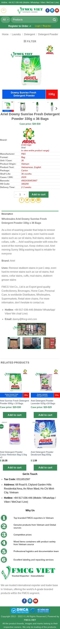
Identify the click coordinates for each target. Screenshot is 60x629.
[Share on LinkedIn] (38, 200)
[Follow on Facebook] (47, 10)
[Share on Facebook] (21, 200)
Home (5, 34)
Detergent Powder (48, 34)
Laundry (16, 34)
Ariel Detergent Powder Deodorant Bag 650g (42, 453)
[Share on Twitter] (27, 200)
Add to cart (38, 194)
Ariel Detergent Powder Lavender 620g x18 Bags (43, 402)
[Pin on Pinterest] (32, 200)
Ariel (23, 147)
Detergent (29, 34)
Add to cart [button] (14, 415)
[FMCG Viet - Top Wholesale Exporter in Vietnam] (30, 10)
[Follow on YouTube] (57, 10)
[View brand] (29, 135)
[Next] (53, 71)
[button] (3, 10)
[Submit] (54, 20)
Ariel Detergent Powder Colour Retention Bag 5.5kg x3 (13, 455)
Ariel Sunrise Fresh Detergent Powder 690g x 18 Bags (14, 402)
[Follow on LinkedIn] (52, 10)
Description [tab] (7, 214)
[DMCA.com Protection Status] (20, 610)
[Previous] (7, 71)
